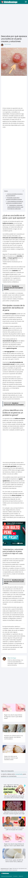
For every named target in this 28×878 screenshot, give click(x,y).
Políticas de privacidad (6, 876)
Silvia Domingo (7, 44)
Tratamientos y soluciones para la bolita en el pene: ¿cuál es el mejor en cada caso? (15, 207)
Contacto (15, 876)
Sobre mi (21, 876)
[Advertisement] (14, 20)
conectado (18, 774)
